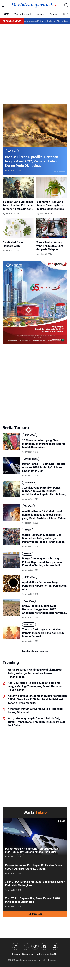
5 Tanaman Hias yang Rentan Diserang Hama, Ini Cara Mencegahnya (50, 205)
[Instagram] (15, 946)
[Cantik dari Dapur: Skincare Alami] (18, 228)
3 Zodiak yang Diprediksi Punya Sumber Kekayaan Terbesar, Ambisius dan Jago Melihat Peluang (18, 205)
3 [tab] (62, 171)
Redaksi (15, 954)
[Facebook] (44, 946)
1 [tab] (55, 171)
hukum (27, 530)
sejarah (28, 506)
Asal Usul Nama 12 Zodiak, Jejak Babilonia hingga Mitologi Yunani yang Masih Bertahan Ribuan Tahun (44, 515)
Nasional (40, 14)
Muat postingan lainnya (35, 651)
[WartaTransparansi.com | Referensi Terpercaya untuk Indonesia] (35, 5)
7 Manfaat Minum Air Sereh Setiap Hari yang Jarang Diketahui (35, 710)
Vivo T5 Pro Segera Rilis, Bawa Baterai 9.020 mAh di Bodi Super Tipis (32, 900)
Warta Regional (22, 14)
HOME (6, 14)
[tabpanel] (35, 139)
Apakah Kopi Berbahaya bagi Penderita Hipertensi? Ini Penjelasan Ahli (44, 586)
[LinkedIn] (54, 946)
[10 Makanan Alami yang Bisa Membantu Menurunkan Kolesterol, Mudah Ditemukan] (11, 441)
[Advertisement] (35, 64)
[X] (25, 946)
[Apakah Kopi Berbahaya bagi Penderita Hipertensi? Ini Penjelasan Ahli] (11, 583)
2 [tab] (57, 171)
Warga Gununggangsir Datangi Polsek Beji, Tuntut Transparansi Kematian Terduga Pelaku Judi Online (42, 562)
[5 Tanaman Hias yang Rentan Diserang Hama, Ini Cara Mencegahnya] (52, 187)
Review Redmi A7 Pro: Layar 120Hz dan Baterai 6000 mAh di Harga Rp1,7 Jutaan (34, 867)
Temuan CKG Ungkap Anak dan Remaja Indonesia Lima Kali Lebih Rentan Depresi (43, 633)
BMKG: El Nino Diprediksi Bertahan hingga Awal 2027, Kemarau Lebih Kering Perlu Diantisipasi (31, 161)
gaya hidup (30, 482)
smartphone (31, 459)
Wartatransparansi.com (28, 960)
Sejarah (54, 14)
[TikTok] (35, 946)
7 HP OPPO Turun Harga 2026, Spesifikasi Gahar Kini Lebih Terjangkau (35, 883)
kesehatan (29, 435)
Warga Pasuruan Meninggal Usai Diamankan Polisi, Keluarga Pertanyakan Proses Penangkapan (43, 538)
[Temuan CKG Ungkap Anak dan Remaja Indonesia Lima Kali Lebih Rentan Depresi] (11, 630)
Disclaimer (27, 954)
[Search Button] (66, 5)
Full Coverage (35, 914)
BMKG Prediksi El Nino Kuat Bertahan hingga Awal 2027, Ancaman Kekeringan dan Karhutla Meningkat (43, 609)
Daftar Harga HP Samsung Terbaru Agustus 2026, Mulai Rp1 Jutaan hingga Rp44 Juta (43, 467)
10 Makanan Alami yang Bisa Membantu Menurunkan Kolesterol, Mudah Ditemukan (43, 444)
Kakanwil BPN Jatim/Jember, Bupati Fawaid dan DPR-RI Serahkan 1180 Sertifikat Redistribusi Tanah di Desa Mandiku (37, 699)
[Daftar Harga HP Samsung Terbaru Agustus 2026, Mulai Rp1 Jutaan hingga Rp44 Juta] (11, 465)
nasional (12, 151)
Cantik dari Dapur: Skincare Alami (14, 244)
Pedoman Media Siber (47, 954)
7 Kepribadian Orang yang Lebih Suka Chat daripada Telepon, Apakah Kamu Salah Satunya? (49, 246)
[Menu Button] (3, 5)
